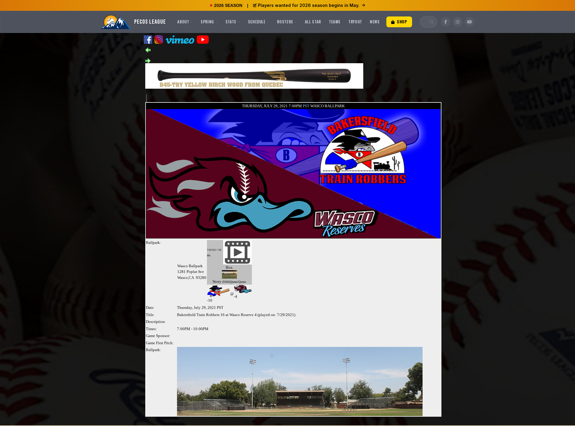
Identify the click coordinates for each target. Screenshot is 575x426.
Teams (335, 22)
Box (229, 267)
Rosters (285, 22)
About (183, 22)
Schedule (257, 22)
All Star (313, 22)
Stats (231, 22)
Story (217, 281)
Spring (207, 22)
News (375, 22)
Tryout (355, 22)
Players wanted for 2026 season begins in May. (308, 5)
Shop (401, 22)
